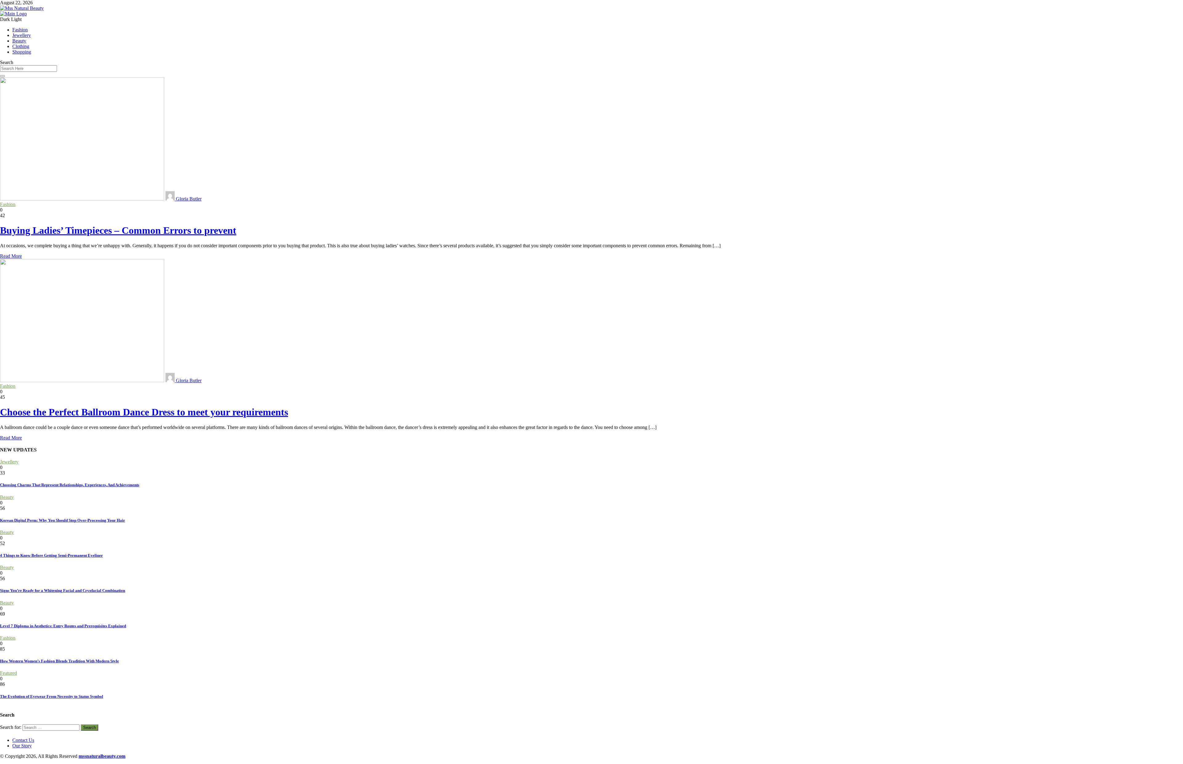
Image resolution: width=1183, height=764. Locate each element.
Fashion (20, 29)
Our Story (22, 745)
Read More (11, 256)
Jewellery (21, 35)
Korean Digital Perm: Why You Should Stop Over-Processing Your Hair (62, 520)
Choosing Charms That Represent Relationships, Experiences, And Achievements (69, 485)
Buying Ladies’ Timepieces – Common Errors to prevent (118, 230)
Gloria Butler (188, 198)
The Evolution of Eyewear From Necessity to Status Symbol (51, 696)
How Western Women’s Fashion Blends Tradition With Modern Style (59, 661)
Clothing (20, 46)
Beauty (19, 40)
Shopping (21, 52)
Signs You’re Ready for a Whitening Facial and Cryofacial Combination (62, 590)
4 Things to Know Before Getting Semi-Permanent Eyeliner (51, 555)
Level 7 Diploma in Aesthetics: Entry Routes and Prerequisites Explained (63, 626)
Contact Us (23, 740)
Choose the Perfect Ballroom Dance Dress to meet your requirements (144, 412)
